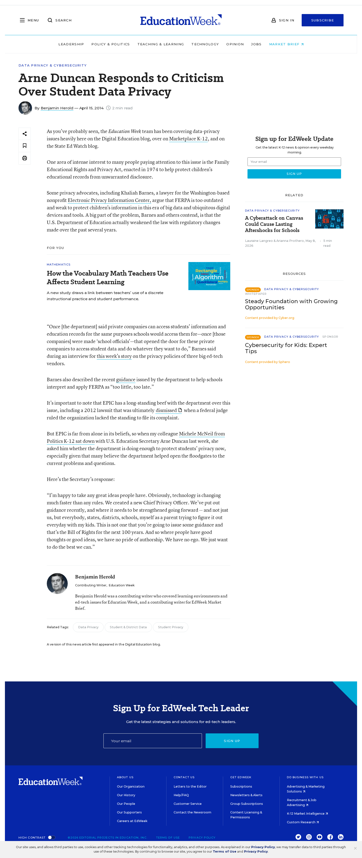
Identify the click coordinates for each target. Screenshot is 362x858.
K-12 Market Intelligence (306, 813)
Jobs (256, 44)
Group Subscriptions (246, 804)
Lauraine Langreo (259, 241)
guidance (125, 379)
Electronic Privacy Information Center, (109, 200)
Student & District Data (128, 627)
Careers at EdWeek (132, 821)
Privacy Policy (202, 837)
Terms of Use (168, 837)
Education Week (121, 585)
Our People (126, 804)
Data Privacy (88, 627)
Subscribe (322, 20)
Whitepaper (256, 294)
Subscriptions (241, 786)
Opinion (235, 44)
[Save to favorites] (25, 146)
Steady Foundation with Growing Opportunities (291, 304)
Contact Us (184, 777)
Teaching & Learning (160, 44)
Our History (126, 795)
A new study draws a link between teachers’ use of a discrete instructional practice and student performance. (105, 295)
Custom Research (301, 822)
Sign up (232, 741)
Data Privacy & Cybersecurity (52, 65)
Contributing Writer (90, 585)
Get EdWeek (240, 777)
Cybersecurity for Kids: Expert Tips (286, 348)
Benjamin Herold (57, 108)
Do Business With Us (305, 777)
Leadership (71, 44)
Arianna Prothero (290, 241)
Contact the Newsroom (192, 812)
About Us (125, 777)
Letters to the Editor (190, 786)
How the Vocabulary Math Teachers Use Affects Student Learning (107, 277)
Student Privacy (170, 627)
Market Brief (285, 44)
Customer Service (188, 804)
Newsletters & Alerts (246, 795)
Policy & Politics (110, 44)
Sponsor (330, 336)
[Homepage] (181, 20)
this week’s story (114, 356)
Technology (205, 44)
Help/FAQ (181, 795)
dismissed (166, 410)
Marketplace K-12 (188, 138)
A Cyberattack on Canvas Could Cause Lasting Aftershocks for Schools (274, 224)
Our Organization (131, 786)
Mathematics (58, 264)
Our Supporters (129, 812)
